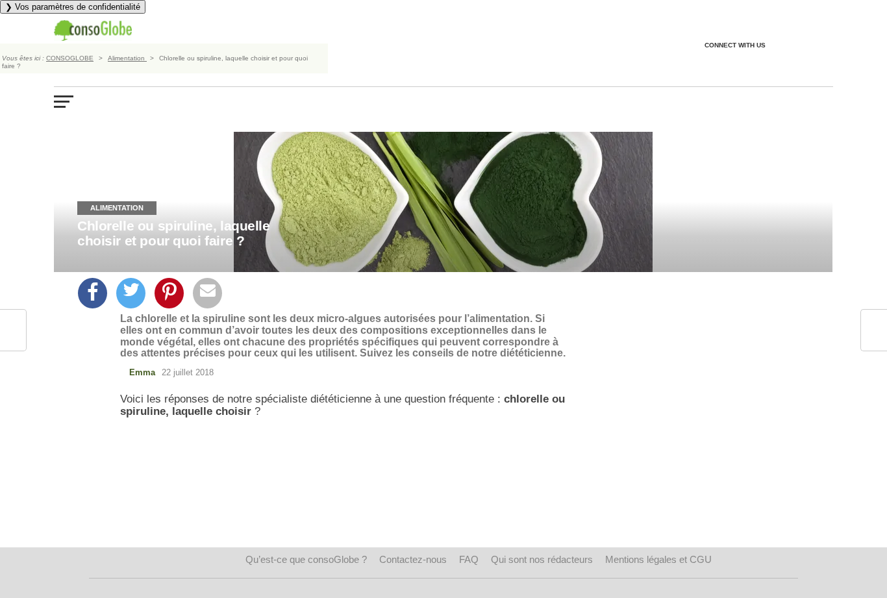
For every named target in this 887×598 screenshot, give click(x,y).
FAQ (469, 559)
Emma (142, 372)
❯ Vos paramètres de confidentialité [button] (72, 7)
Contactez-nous (413, 559)
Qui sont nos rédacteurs (542, 559)
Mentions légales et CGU (658, 559)
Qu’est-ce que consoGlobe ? (306, 559)
